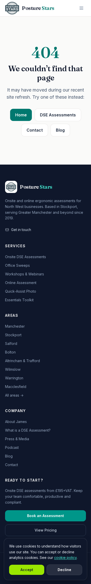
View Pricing (46, 530)
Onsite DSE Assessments (25, 257)
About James (16, 421)
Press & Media (17, 439)
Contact (35, 130)
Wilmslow (12, 369)
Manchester (15, 326)
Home (21, 114)
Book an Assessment (45, 516)
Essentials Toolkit (19, 300)
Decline (64, 570)
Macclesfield (15, 386)
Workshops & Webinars (24, 274)
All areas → (14, 395)
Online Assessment (20, 282)
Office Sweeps (17, 265)
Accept (26, 570)
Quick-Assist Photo (20, 291)
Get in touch (21, 229)
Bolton (10, 352)
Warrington (14, 378)
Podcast (12, 447)
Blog (60, 130)
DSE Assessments (58, 114)
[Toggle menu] (81, 8)
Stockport (13, 335)
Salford (11, 343)
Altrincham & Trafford (22, 361)
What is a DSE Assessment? (28, 430)
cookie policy (65, 557)
